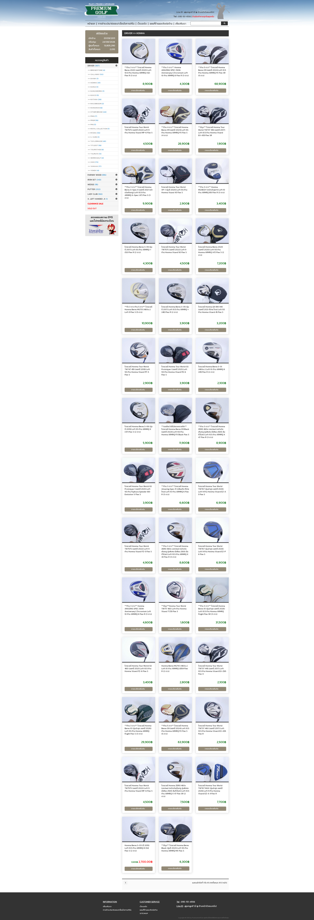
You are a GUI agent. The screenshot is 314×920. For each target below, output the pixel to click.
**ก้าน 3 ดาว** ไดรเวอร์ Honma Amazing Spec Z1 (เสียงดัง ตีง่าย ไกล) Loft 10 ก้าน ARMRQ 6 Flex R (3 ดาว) (175, 490)
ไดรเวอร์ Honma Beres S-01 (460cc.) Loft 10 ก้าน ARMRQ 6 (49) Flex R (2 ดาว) (211, 369)
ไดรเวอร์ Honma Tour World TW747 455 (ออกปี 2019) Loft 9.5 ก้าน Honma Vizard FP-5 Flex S (137, 370)
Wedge (93, 184)
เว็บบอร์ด (143, 906)
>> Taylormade (97, 141)
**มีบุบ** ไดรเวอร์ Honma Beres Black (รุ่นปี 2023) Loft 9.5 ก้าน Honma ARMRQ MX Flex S (175, 848)
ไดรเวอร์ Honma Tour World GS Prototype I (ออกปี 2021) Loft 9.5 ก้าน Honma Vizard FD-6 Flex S (175, 370)
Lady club (95, 194)
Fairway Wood (97, 174)
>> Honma (94, 82)
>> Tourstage (96, 149)
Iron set (94, 179)
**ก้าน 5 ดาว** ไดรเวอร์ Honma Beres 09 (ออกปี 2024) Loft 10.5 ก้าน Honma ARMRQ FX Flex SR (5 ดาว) (212, 71)
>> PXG (92, 124)
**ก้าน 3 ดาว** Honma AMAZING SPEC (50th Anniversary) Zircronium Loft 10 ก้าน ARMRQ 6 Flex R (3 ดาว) (175, 71)
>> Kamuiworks (96, 91)
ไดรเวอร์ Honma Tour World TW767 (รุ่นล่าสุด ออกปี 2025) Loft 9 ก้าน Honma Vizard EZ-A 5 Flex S (212, 490)
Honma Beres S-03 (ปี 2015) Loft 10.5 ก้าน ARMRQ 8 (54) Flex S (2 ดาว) (137, 848)
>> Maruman (95, 107)
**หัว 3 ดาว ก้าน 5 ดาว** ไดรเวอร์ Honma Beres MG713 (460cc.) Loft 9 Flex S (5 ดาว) (138, 309)
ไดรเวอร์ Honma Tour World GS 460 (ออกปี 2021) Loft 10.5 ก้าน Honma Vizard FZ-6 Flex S (138, 668)
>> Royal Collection (98, 128)
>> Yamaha (94, 166)
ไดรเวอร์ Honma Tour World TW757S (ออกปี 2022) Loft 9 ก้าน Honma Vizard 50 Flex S (174, 249)
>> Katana (94, 99)
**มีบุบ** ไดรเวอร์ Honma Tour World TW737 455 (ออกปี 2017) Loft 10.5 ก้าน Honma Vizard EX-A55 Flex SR (211, 131)
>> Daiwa (93, 78)
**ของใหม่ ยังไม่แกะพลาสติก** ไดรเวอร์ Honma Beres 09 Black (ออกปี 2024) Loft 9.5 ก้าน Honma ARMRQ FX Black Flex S (175, 430)
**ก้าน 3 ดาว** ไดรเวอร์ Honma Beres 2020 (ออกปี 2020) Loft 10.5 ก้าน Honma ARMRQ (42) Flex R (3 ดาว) (138, 71)
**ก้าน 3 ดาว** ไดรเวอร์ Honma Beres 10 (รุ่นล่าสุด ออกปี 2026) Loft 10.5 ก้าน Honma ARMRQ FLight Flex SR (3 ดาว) (211, 610)
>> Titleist (94, 145)
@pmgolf (188, 12)
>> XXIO (93, 162)
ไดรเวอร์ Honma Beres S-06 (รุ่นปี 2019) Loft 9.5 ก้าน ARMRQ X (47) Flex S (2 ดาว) (138, 429)
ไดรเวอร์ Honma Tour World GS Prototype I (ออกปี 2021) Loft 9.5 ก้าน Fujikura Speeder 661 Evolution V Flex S (138, 490)
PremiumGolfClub (197, 918)
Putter (94, 189)
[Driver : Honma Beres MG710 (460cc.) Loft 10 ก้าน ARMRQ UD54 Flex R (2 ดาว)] (175, 649)
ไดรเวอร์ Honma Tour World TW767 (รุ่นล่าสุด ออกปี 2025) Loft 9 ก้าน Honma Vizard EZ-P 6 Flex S (212, 550)
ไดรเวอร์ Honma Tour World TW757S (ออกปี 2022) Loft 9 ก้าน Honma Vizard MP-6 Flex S (138, 130)
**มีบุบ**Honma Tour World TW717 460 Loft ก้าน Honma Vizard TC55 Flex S (173, 608)
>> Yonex (93, 170)
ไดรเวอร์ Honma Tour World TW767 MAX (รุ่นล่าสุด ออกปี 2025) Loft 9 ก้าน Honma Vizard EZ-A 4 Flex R (210, 789)
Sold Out (92, 208)
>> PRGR (93, 120)
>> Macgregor (96, 103)
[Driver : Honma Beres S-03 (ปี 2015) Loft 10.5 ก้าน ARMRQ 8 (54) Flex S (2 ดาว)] (138, 829)
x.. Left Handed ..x (98, 198)
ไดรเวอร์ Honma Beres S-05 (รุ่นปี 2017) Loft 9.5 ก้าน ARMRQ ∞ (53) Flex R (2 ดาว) (138, 249)
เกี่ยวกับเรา (107, 906)
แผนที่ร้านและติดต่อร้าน (148, 909)
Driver (93, 65)
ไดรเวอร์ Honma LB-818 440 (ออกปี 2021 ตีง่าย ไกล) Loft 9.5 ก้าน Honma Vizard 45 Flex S (211, 309)
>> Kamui (93, 86)
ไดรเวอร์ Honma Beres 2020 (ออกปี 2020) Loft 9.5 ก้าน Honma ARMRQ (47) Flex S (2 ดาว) (211, 250)
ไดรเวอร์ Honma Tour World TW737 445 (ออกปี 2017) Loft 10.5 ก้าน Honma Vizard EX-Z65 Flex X (212, 669)
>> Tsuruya (94, 153)
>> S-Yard (93, 137)
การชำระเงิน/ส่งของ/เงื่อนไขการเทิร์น (117, 909)
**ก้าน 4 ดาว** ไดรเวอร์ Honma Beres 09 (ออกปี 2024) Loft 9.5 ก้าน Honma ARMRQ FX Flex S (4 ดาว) (174, 131)
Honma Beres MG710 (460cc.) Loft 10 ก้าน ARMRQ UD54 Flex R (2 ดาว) (174, 668)
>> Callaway (95, 74)
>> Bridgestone (96, 70)
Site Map (144, 913)
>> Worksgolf (96, 157)
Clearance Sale (95, 203)
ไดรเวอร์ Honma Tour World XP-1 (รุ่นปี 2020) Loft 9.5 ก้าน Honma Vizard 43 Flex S (174, 190)
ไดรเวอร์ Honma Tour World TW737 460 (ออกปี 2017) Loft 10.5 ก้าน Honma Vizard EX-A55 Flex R (212, 729)
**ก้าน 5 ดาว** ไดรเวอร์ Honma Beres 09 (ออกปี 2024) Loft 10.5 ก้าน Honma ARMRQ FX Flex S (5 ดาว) (175, 729)
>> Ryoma (94, 132)
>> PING (92, 116)
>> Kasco (93, 95)
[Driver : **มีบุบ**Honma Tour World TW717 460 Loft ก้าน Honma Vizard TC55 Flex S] (175, 589)
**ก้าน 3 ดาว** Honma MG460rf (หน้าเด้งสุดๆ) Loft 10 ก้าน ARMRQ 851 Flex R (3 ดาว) (211, 190)
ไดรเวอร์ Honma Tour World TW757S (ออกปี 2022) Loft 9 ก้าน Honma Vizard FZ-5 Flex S (138, 549)
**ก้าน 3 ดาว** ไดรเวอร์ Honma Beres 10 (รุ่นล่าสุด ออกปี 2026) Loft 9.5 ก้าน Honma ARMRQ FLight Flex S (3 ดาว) (138, 729)
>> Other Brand (97, 111)
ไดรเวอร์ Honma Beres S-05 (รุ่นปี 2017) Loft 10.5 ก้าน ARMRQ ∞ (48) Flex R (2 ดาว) (175, 309)
